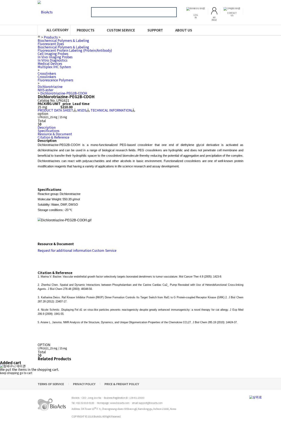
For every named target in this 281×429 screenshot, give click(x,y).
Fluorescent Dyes (51, 43)
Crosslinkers (47, 73)
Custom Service (104, 250)
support (155, 30)
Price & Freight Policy (122, 384)
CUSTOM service (121, 30)
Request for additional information (64, 250)
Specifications (48, 130)
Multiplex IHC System (54, 66)
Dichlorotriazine (50, 86)
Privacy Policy (84, 384)
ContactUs (232, 14)
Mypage (214, 18)
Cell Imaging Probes (53, 53)
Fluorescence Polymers (55, 79)
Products (85, 30)
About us (183, 30)
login (196, 16)
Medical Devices (50, 63)
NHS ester (45, 89)
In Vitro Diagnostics (52, 60)
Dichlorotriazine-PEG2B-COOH (63, 93)
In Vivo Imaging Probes (55, 56)
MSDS (81, 110)
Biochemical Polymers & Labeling (63, 40)
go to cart (26, 373)
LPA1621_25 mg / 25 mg (52, 117)
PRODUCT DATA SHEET (55, 110)
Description (47, 127)
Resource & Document (55, 133)
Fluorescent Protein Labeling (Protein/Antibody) (75, 50)
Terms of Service (51, 384)
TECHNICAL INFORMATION (111, 110)
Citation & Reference (53, 137)
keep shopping (9, 373)
